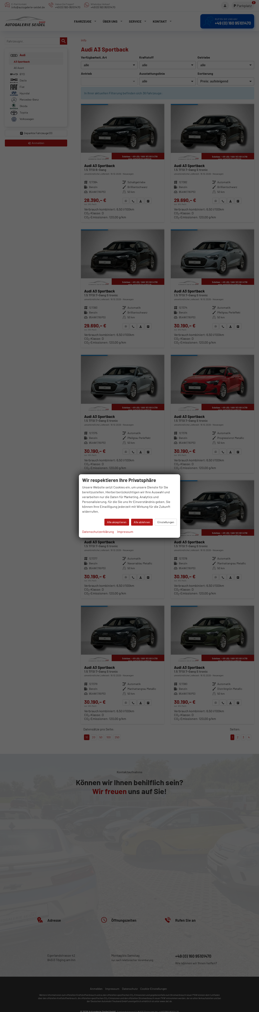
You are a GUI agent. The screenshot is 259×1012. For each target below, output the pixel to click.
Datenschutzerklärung (98, 531)
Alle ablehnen (142, 522)
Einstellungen (165, 522)
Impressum (125, 531)
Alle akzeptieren (116, 522)
